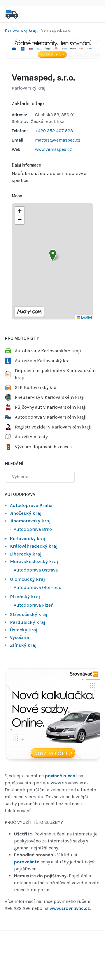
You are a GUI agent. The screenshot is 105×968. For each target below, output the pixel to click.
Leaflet (86, 317)
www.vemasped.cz (53, 149)
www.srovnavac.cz (70, 908)
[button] (52, 255)
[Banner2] (52, 715)
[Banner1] (52, 48)
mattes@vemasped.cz (57, 140)
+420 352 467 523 (54, 130)
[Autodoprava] (12, 14)
